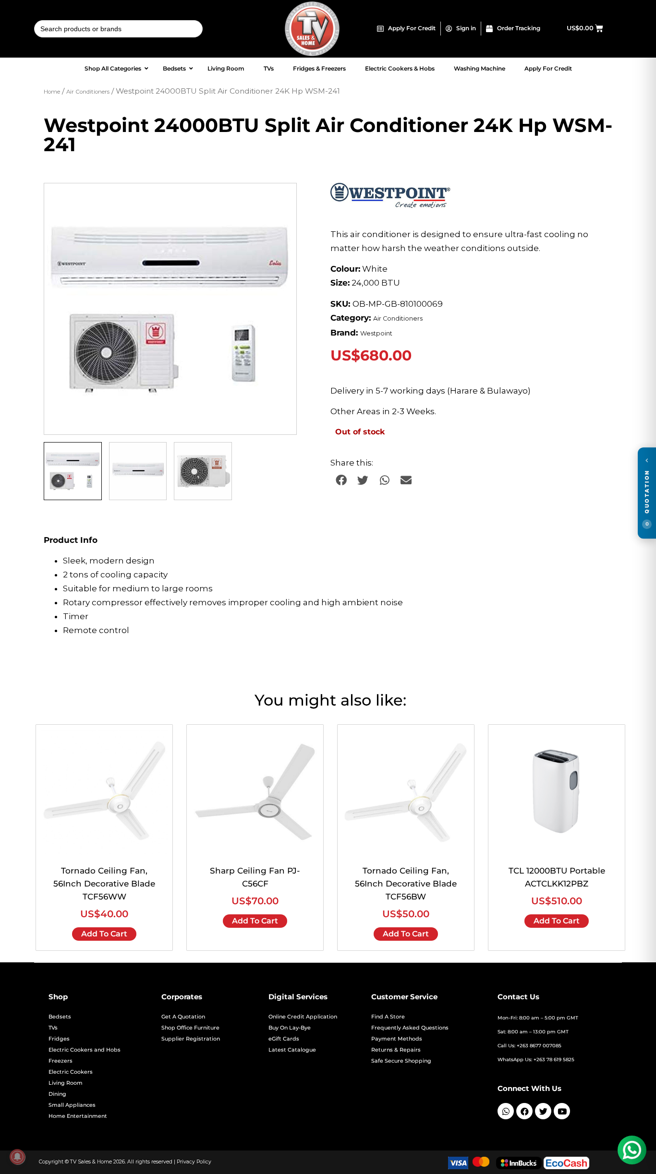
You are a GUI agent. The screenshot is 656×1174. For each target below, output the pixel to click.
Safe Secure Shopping (401, 1061)
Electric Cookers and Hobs (85, 1050)
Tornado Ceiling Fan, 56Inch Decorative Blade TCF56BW (406, 883)
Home (52, 91)
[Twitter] (543, 1111)
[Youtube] (562, 1111)
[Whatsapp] (506, 1111)
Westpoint (376, 333)
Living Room (66, 1083)
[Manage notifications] (17, 1156)
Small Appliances (72, 1105)
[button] (280, 199)
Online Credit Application (302, 1017)
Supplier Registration (190, 1039)
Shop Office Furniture (190, 1028)
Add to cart (104, 933)
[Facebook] (524, 1111)
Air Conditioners (87, 91)
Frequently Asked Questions (410, 1028)
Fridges (59, 1039)
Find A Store (388, 1017)
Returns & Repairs (396, 1050)
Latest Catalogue (292, 1050)
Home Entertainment (78, 1116)
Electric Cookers (71, 1072)
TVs (53, 1028)
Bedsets (60, 1017)
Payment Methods (396, 1039)
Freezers (61, 1061)
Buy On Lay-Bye (289, 1028)
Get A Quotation (183, 1017)
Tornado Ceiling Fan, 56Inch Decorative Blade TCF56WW (104, 883)
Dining (57, 1094)
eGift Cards (283, 1039)
